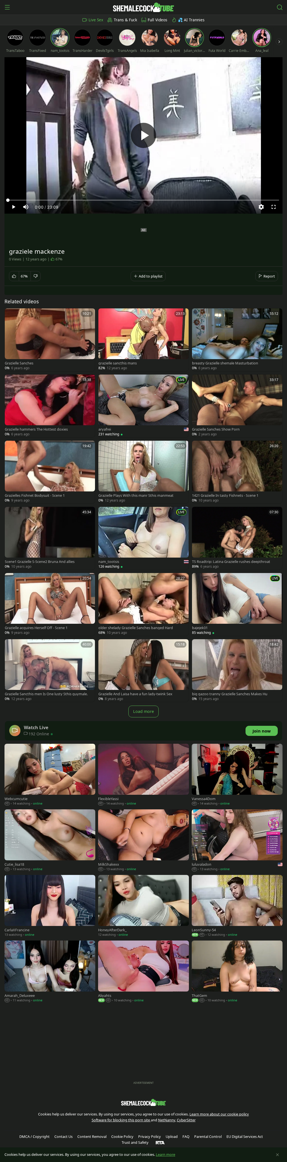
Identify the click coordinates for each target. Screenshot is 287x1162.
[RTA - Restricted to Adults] (160, 1142)
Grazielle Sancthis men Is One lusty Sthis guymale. (46, 694)
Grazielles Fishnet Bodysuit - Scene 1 (35, 495)
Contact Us (63, 1136)
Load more (143, 711)
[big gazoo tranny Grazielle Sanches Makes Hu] (237, 670)
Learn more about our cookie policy (219, 1114)
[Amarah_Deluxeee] (49, 972)
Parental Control (208, 1136)
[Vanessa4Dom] (237, 775)
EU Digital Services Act (244, 1136)
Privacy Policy (149, 1136)
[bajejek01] (237, 604)
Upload (172, 1136)
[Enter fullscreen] (273, 206)
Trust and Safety (135, 1142)
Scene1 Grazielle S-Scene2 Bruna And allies (40, 561)
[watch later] (11, 315)
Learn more (165, 1154)
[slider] (143, 200)
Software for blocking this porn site (121, 1119)
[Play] (143, 135)
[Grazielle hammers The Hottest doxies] (50, 406)
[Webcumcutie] (49, 775)
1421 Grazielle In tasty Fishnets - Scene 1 (225, 495)
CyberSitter (186, 1119)
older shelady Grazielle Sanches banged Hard (135, 628)
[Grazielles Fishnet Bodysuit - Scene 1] (50, 472)
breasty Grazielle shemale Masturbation (225, 363)
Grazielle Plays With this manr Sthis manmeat (135, 495)
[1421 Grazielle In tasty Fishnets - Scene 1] (237, 472)
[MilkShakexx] (143, 840)
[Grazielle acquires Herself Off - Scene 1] (50, 604)
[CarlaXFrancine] (49, 906)
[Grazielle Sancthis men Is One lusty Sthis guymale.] (50, 670)
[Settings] (261, 206)
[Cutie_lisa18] (49, 840)
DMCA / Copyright (34, 1136)
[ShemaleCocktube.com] (143, 7)
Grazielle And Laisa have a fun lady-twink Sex (135, 694)
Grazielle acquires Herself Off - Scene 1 (36, 628)
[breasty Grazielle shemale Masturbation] (237, 339)
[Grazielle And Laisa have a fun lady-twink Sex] (143, 670)
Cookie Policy (122, 1136)
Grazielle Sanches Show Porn (216, 429)
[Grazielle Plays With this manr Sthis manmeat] (143, 472)
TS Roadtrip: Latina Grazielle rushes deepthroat (231, 561)
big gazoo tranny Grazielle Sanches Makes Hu (229, 694)
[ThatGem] (237, 972)
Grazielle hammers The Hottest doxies (36, 429)
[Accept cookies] (277, 1155)
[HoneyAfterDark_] (143, 906)
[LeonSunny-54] (237, 906)
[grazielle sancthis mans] (143, 339)
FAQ (185, 1136)
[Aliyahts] (143, 972)
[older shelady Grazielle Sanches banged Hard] (143, 604)
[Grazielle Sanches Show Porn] (237, 406)
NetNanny (166, 1119)
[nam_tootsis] (143, 538)
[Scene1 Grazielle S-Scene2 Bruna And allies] (50, 538)
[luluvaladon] (237, 840)
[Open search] (280, 7)
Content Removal (92, 1136)
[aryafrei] (143, 406)
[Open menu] (7, 7)
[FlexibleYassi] (143, 775)
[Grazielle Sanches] (50, 339)
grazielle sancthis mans (117, 363)
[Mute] (25, 206)
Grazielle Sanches (19, 363)
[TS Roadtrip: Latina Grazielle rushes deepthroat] (237, 538)
